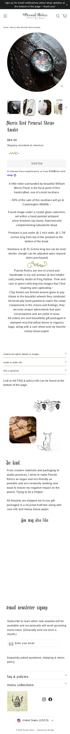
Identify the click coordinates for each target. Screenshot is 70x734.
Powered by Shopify (45, 730)
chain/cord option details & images (21, 354)
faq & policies (17, 677)
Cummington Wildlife (35, 204)
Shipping (12, 145)
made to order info (12, 362)
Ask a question (11, 370)
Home (6, 27)
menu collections (20, 685)
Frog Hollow (44, 279)
